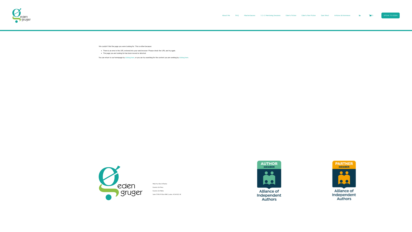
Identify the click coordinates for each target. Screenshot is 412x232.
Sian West (325, 15)
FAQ (237, 15)
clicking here (129, 57)
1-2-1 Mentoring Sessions (270, 15)
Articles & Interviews (342, 15)
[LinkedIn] (360, 15)
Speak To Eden (390, 15)
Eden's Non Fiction (309, 15)
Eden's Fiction (291, 15)
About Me (226, 15)
